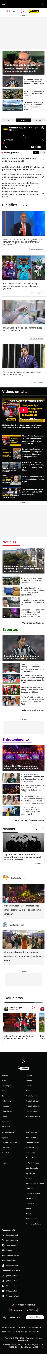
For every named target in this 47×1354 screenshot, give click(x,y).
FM (43, 152)
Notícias (10, 542)
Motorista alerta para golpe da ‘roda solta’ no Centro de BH (32, 602)
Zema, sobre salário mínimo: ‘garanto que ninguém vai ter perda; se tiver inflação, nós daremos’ (22, 241)
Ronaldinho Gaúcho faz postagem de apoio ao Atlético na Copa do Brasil (21, 657)
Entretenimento (16, 739)
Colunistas (14, 998)
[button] (42, 4)
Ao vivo (12, 11)
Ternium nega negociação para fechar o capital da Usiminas (31, 580)
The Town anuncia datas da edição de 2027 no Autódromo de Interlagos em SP (32, 788)
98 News (23, 120)
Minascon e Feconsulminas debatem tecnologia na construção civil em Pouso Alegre (23, 956)
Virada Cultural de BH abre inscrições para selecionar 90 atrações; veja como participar (22, 909)
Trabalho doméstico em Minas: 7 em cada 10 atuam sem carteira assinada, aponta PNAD (32, 591)
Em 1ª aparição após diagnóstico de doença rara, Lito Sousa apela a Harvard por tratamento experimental (32, 779)
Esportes (10, 629)
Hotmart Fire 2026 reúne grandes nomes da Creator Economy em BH (21, 767)
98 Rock (38, 120)
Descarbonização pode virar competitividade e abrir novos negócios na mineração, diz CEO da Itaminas (32, 614)
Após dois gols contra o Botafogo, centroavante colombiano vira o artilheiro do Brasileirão (32, 667)
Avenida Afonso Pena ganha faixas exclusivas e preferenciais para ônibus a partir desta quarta (23, 568)
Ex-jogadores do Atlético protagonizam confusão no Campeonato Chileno (32, 689)
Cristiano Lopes (15, 1007)
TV (37, 152)
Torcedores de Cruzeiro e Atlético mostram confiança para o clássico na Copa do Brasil (32, 678)
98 (8, 120)
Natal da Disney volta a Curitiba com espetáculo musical (18, 1037)
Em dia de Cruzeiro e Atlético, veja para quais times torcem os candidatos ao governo (21, 286)
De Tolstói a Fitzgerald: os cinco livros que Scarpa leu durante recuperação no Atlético (32, 700)
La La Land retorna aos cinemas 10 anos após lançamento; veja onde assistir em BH (30, 810)
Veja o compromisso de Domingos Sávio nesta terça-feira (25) (22, 373)
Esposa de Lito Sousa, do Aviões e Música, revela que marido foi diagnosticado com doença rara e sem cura (32, 799)
